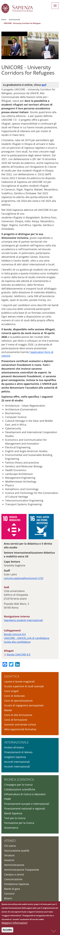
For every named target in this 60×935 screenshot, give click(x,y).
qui (44, 84)
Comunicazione (13, 879)
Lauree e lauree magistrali (19, 681)
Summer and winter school (20, 724)
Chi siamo (10, 845)
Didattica (11, 676)
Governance (11, 827)
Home (3, 19)
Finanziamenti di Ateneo (18, 752)
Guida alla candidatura (17, 642)
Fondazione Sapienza (16, 884)
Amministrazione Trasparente (21, 869)
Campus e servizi (14, 874)
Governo (9, 860)
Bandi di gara (12, 888)
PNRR (7, 799)
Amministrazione (14, 865)
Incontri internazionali (17, 766)
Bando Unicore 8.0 (15, 634)
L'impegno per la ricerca (18, 784)
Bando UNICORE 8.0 (18, 654)
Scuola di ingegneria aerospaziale (24, 705)
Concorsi (9, 893)
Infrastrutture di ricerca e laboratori (25, 794)
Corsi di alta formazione (18, 715)
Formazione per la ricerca (19, 823)
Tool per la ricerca (14, 818)
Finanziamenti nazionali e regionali (24, 808)
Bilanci (8, 898)
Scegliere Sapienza (15, 757)
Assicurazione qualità (16, 850)
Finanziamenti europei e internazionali (26, 803)
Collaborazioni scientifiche (19, 789)
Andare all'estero (14, 747)
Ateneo (10, 840)
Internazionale (14, 19)
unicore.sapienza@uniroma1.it (22, 578)
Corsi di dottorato (14, 695)
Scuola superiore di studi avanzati (24, 686)
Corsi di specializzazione (18, 700)
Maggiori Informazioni (14, 922)
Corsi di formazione (15, 719)
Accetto (7, 929)
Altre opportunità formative (20, 729)
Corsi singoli (11, 691)
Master (8, 710)
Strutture (9, 855)
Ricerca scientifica (19, 779)
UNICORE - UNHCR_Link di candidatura (26, 638)
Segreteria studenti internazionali (23, 620)
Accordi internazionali (17, 761)
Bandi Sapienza (13, 813)
